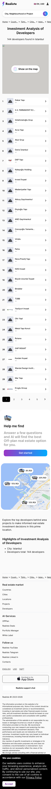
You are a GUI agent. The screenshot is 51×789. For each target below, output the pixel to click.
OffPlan (5, 621)
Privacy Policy (34, 777)
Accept (9, 783)
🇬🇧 (39, 4)
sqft (21, 669)
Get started (25, 452)
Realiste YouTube (10, 647)
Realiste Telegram (10, 652)
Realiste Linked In (10, 657)
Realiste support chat (25, 688)
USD (15, 669)
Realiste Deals (8, 626)
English (6, 669)
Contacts (6, 662)
